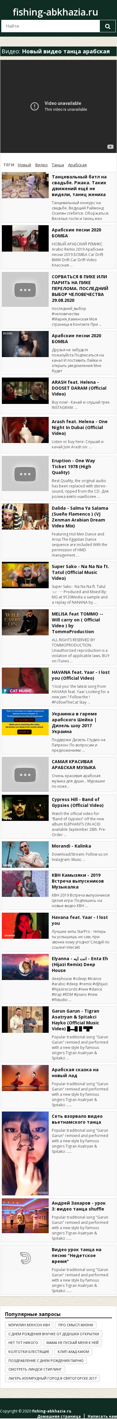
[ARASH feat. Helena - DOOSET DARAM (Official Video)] (25, 391)
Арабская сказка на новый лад (75, 1072)
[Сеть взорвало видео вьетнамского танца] (25, 1153)
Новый (24, 165)
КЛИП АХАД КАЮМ (73, 1351)
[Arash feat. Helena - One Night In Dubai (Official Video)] (25, 430)
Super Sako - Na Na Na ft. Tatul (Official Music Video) (80, 572)
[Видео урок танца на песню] (25, 1258)
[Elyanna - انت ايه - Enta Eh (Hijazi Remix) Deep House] (25, 967)
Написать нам (102, 1416)
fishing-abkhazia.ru (55, 12)
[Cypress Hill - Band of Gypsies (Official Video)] (25, 808)
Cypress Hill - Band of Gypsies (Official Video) (78, 802)
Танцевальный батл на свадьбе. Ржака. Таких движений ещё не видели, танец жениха (79, 185)
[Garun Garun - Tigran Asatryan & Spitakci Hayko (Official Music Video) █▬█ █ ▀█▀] (25, 1019)
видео (41, 165)
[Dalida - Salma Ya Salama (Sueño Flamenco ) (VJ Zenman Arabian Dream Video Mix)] (25, 517)
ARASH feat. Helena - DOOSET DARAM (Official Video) (79, 388)
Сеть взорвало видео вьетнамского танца (77, 1119)
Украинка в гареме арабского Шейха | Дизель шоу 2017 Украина (74, 722)
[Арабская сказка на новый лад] (25, 1078)
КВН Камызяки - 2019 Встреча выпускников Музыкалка (78, 881)
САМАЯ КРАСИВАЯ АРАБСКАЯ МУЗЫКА (74, 764)
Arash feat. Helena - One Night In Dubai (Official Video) (80, 427)
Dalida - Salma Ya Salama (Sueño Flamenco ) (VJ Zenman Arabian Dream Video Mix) (80, 517)
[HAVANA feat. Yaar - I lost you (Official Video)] (25, 681)
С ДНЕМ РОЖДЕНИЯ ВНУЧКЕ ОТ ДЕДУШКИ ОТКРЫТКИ (53, 1334)
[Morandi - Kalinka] (25, 854)
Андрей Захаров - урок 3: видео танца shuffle (79, 1206)
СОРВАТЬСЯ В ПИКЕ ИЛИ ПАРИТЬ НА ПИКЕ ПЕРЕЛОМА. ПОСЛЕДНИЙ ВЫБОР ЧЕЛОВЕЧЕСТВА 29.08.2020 (80, 288)
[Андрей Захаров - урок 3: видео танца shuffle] (25, 1215)
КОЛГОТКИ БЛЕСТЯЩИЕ (28, 1351)
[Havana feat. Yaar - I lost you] (25, 926)
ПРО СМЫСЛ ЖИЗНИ (75, 1325)
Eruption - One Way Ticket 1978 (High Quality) (73, 466)
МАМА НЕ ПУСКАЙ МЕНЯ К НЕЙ (72, 1342)
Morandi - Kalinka (71, 846)
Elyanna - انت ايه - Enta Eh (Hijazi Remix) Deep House (80, 964)
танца (58, 165)
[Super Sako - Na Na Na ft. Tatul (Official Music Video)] (25, 575)
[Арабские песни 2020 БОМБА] (25, 238)
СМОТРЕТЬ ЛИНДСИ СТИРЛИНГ (35, 1369)
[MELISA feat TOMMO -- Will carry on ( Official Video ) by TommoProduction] (25, 622)
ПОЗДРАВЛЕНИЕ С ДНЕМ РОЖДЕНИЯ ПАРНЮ (46, 1360)
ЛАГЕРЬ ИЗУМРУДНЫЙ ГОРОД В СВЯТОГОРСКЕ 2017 (52, 1378)
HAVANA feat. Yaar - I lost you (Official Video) (81, 675)
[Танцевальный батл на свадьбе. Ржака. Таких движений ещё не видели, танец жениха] (25, 185)
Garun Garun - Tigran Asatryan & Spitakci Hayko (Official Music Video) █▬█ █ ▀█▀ (75, 1020)
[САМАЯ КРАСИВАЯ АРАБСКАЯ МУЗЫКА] (25, 774)
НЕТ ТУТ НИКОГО (23, 1342)
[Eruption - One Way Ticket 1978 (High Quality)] (25, 473)
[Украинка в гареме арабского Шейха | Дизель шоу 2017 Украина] (25, 722)
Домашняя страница (59, 1416)
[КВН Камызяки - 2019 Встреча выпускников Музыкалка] (25, 884)
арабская (77, 165)
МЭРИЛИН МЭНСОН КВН (29, 1325)
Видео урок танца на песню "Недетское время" (76, 1255)
